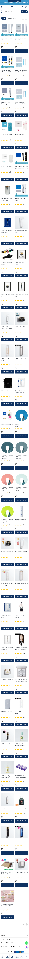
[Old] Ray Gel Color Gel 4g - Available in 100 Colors (7, 905)
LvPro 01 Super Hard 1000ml (20, 616)
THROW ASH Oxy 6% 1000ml (20, 520)
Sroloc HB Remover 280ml (20, 712)
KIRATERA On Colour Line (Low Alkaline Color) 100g (21, 167)
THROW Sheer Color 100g (20, 199)
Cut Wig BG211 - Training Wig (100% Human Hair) (21, 648)
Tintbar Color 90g (19, 134)
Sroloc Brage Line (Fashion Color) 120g (20, 103)
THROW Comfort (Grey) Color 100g (21, 38)
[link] (23, 18)
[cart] (26, 7)
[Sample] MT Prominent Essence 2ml (7, 648)
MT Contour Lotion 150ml (21, 358)
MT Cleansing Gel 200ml (21, 551)
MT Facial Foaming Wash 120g (21, 231)
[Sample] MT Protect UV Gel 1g (7, 616)
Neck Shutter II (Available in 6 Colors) (21, 423)
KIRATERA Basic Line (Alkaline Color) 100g (6, 71)
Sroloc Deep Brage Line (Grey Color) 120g (21, 71)
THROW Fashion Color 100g (6, 38)
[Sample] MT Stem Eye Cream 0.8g (20, 263)
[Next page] (27, 924)
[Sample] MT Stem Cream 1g (7, 295)
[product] (7, 30)
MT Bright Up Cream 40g (7, 679)
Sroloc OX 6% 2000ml (6, 134)
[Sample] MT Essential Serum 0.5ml (6, 231)
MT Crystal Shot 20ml (6, 808)
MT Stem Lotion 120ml (6, 840)
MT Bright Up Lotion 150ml (21, 583)
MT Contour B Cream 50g (21, 872)
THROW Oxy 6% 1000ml (7, 711)
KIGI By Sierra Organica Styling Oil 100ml (6, 776)
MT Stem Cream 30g (20, 326)
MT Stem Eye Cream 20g (7, 551)
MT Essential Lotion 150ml (21, 840)
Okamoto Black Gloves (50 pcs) (6, 263)
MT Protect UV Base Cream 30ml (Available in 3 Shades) (7, 327)
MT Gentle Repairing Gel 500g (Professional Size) (21, 680)
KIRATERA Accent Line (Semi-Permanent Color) (7, 423)
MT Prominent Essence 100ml (6, 359)
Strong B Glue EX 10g (20, 808)
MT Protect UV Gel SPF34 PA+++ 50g (7, 584)
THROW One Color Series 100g (5, 103)
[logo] (14, 7)
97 (23, 924)
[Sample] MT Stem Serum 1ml (21, 295)
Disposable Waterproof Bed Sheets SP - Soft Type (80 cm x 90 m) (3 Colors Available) (7, 873)
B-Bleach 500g (4, 391)
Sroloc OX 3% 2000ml (6, 166)
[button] (2, 7)
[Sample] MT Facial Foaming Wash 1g (20, 391)
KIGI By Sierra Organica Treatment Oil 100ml (21, 744)
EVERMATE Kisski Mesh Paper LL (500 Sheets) (21, 776)
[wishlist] (23, 7)
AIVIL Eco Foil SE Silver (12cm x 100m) (6, 199)
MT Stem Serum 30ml (6, 743)
